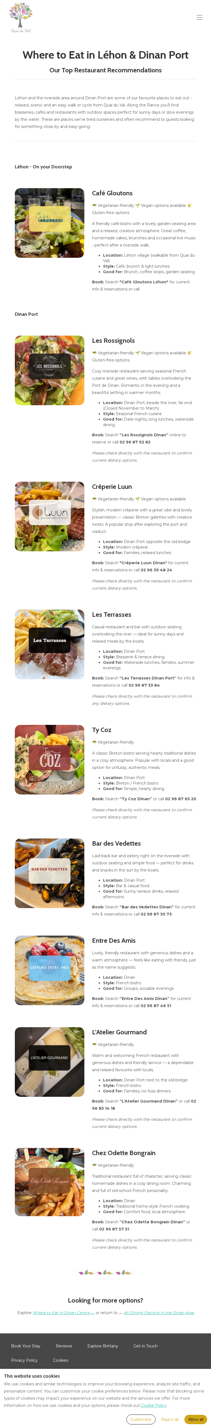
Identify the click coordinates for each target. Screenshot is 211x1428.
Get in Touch (146, 1346)
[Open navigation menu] (199, 17)
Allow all (195, 1419)
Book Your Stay (25, 1346)
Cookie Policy (154, 1405)
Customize (141, 1419)
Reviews (64, 1346)
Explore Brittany (102, 1346)
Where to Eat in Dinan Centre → (64, 1312)
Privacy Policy (24, 1360)
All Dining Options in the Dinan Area (159, 1312)
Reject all (170, 1419)
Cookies (60, 1360)
